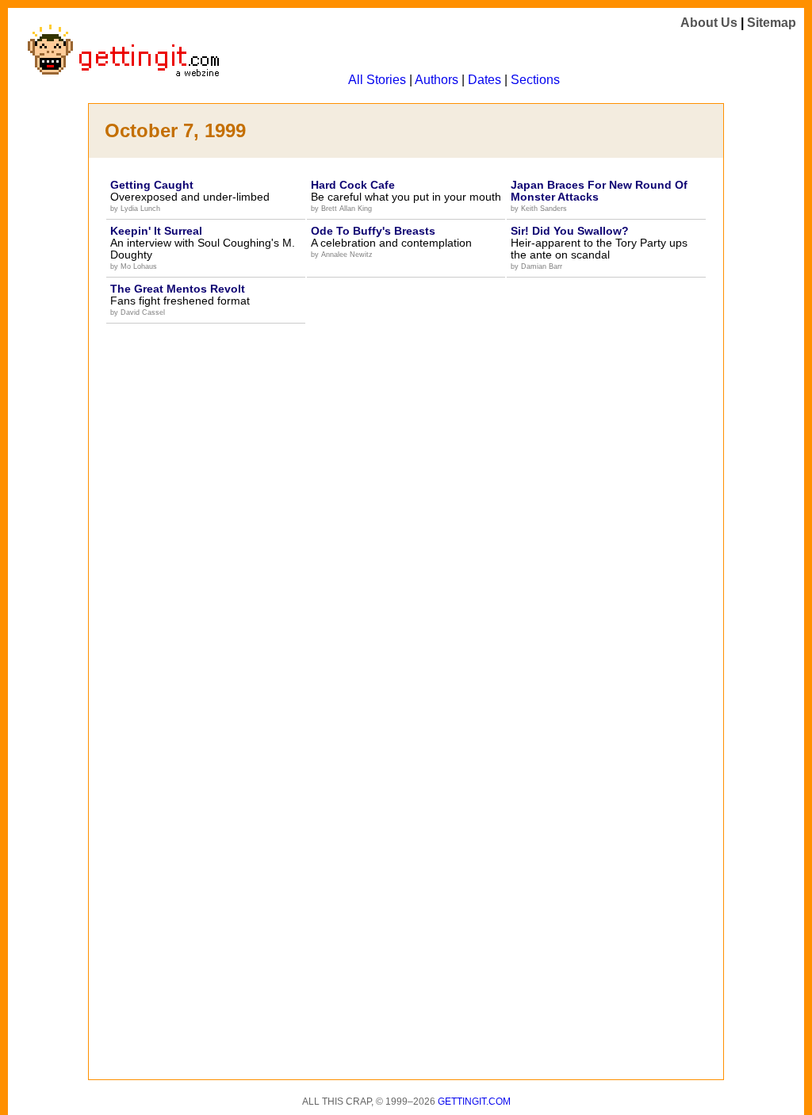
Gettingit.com (474, 1101)
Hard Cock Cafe (353, 184)
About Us (708, 22)
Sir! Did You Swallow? (570, 230)
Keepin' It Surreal (156, 230)
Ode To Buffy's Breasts (373, 230)
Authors (436, 79)
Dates (484, 79)
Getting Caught (151, 184)
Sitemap (771, 22)
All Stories (377, 79)
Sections (535, 79)
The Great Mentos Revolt (177, 288)
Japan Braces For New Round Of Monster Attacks (599, 190)
